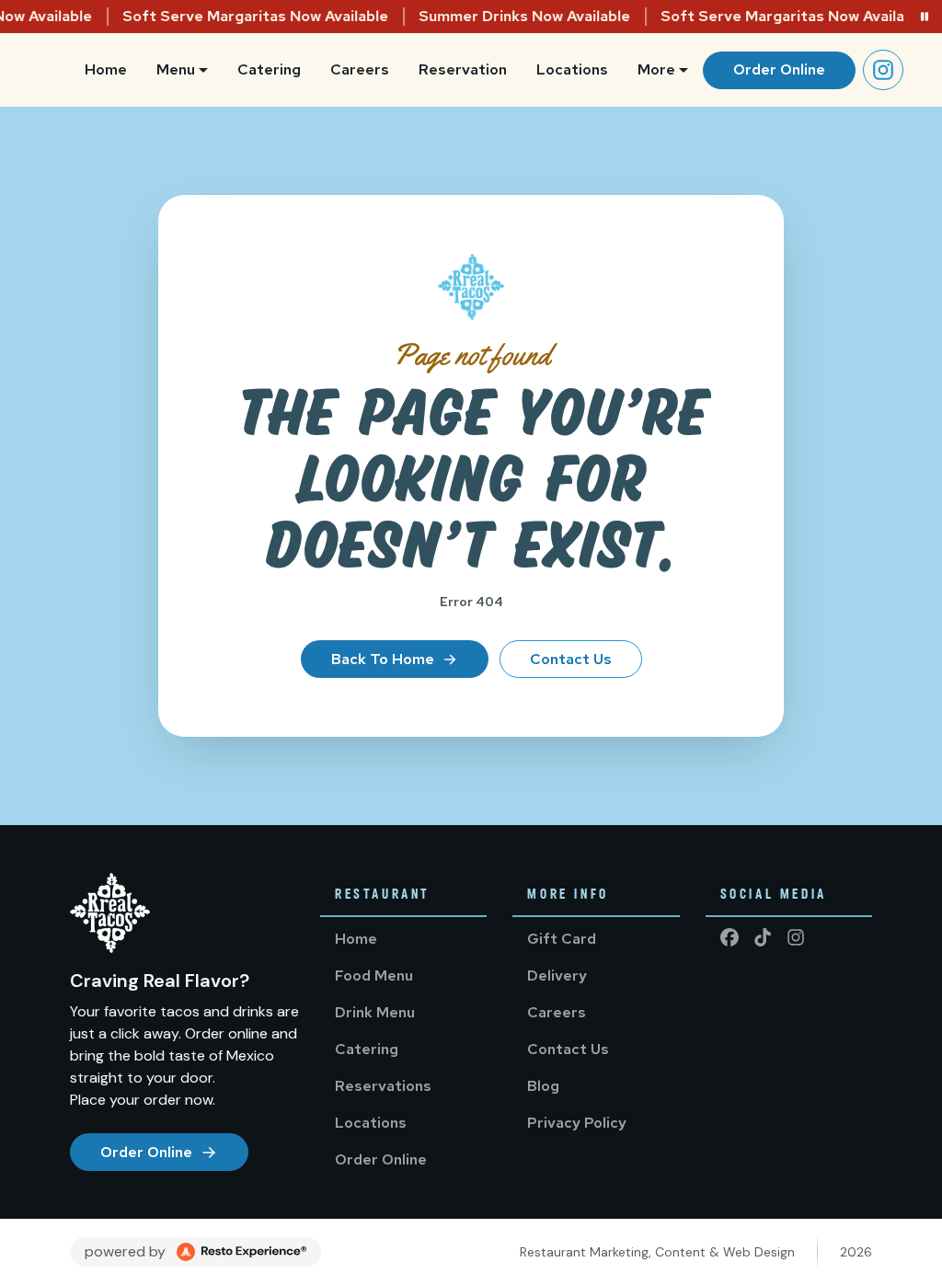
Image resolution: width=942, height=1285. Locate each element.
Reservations (383, 1086)
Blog (543, 1086)
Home (106, 69)
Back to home (382, 659)
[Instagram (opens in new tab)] (883, 70)
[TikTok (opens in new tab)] (762, 937)
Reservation (463, 69)
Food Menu (374, 975)
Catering (269, 69)
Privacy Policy (576, 1122)
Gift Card (561, 938)
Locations (572, 69)
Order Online (779, 69)
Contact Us (571, 659)
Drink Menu (375, 1012)
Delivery (557, 975)
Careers (359, 69)
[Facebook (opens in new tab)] (729, 937)
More (656, 69)
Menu (175, 69)
